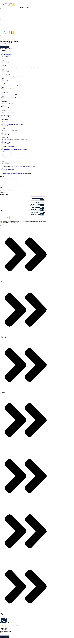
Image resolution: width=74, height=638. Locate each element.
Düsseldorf (5, 106)
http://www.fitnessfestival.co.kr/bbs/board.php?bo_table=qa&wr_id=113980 (15, 149)
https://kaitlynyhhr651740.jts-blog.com (9, 162)
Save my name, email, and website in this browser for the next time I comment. (12, 190)
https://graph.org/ (6, 79)
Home (20, 7)
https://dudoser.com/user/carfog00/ (15, 159)
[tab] (38, 50)
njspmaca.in (5, 61)
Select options (42, 204)
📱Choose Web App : (4, 43)
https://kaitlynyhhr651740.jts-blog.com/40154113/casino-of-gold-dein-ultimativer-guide (23, 166)
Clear (8, 44)
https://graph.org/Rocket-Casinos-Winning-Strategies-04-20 (10, 85)
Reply (3, 60)
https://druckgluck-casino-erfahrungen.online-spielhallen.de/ (10, 94)
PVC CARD (4, 39)
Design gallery (26, 7)
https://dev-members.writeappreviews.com (10, 133)
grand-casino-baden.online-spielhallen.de (9, 88)
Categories (22, 7)
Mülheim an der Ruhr (7, 115)
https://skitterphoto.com (7, 54)
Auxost (10, 631)
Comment (2, 184)
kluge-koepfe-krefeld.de (7, 142)
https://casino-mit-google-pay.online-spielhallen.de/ (9, 121)
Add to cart (5, 47)
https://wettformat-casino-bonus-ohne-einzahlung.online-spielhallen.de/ (13, 173)
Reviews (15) (4, 50)
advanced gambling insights (8, 70)
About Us (29, 7)
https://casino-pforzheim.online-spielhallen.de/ (8, 103)
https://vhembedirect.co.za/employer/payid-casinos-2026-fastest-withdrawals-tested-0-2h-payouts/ (15, 139)
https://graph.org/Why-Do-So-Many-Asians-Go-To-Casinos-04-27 (13, 124)
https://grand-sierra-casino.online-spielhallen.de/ (8, 112)
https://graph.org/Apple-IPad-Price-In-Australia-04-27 (9, 130)
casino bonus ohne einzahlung (8, 169)
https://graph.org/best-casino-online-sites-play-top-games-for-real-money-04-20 (12, 76)
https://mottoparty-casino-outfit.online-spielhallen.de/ (11, 97)
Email (1, 187)
